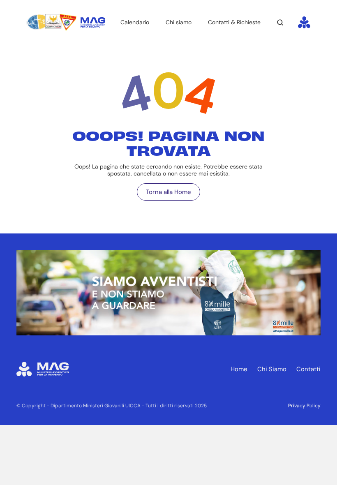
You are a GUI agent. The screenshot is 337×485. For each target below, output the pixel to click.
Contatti (308, 369)
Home (239, 369)
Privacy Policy (304, 405)
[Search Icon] (280, 22)
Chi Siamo (271, 369)
